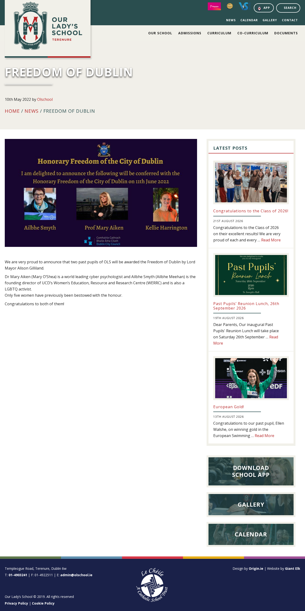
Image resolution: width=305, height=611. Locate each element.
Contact (290, 20)
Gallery (270, 20)
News (231, 20)
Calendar (249, 20)
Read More (271, 240)
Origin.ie (256, 568)
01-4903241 (18, 575)
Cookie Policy (43, 603)
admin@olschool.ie (76, 575)
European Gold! (228, 406)
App (267, 8)
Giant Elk (292, 568)
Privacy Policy (16, 603)
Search (290, 8)
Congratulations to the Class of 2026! (250, 211)
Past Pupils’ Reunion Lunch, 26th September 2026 (246, 306)
